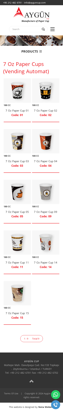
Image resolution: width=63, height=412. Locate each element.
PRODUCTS (29, 51)
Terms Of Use (11, 393)
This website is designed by (31, 407)
